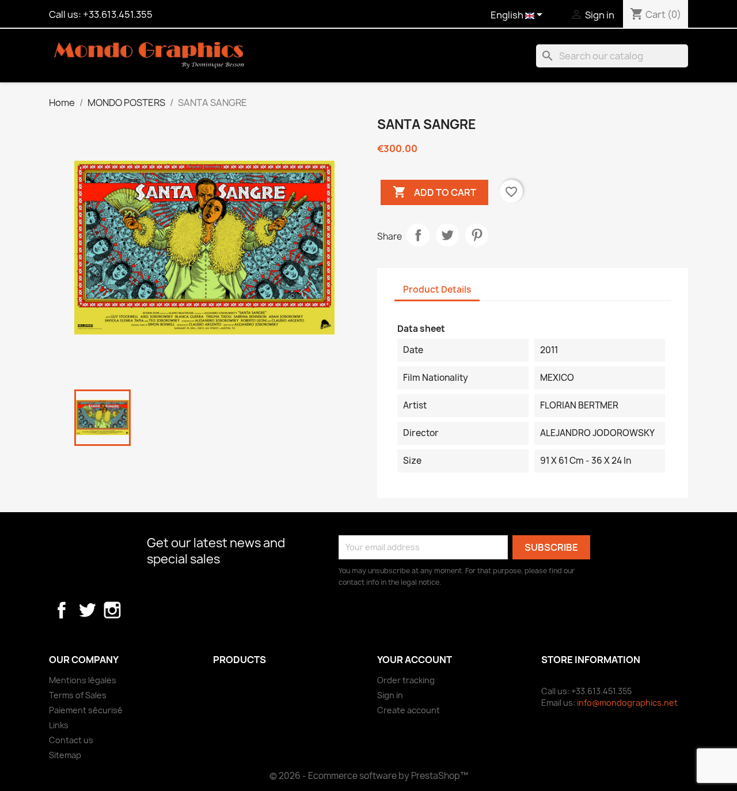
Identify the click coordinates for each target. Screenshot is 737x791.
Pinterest (476, 235)
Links (59, 725)
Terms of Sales (78, 695)
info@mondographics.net (627, 702)
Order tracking (406, 680)
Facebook (61, 610)
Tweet (447, 235)
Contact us (71, 740)
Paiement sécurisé (86, 710)
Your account (414, 659)
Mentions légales (82, 680)
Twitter (86, 610)
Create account (408, 710)
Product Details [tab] (437, 289)
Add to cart (434, 192)
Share (418, 235)
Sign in (390, 695)
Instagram (112, 610)
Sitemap (65, 755)
